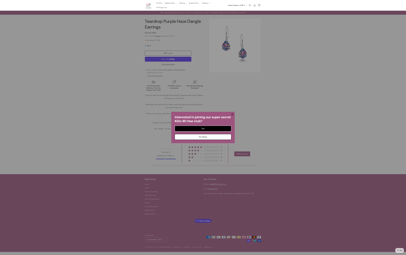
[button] (170, 3)
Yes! (203, 128)
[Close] (232, 114)
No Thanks (203, 137)
